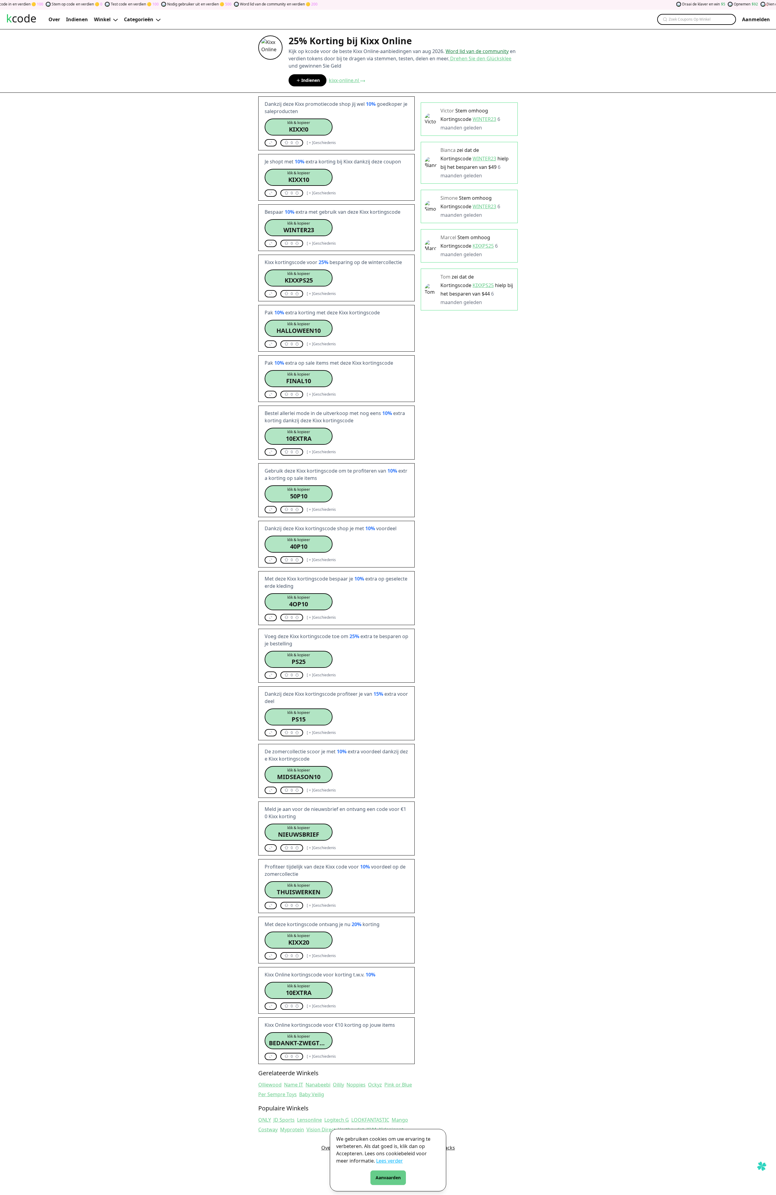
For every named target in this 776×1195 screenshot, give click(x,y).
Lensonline (309, 1119)
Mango (400, 1119)
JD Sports (284, 1119)
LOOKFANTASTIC (370, 1119)
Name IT (293, 1084)
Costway (268, 1129)
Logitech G (336, 1119)
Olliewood (270, 1084)
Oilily (338, 1084)
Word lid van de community (477, 51)
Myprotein (292, 1129)
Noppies (356, 1084)
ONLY (264, 1119)
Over (327, 1147)
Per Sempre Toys (277, 1094)
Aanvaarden (388, 1177)
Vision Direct (321, 1129)
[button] (299, 127)
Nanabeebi (318, 1084)
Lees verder (389, 1160)
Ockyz (375, 1084)
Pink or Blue (398, 1084)
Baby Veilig (311, 1094)
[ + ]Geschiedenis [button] (321, 142)
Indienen (310, 80)
